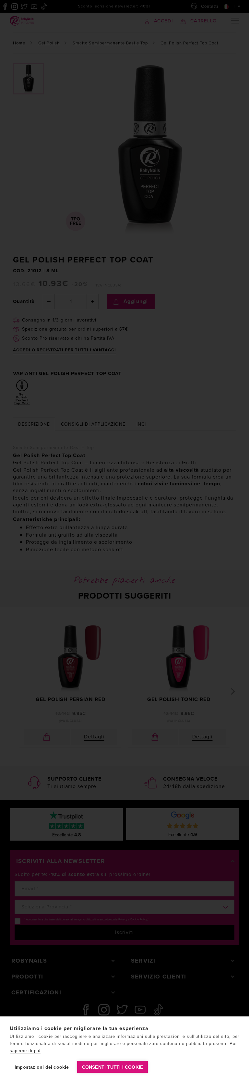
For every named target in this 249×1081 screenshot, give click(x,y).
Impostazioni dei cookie (42, 1067)
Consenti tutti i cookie (112, 1067)
